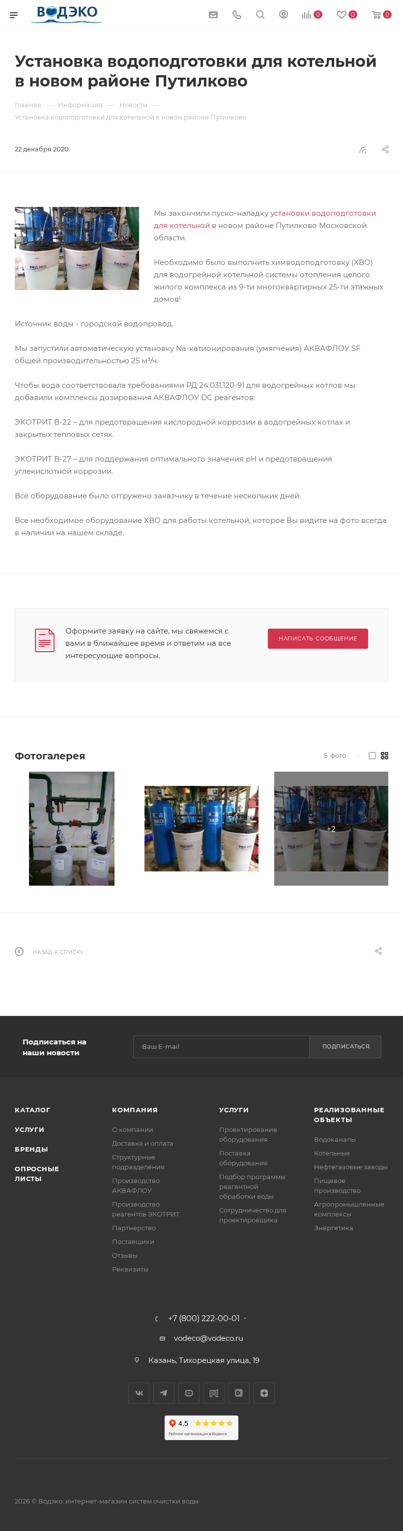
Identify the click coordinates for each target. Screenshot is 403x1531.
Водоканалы (335, 1139)
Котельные (332, 1153)
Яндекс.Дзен (264, 1393)
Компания (135, 1110)
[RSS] (362, 149)
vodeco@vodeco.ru (208, 1338)
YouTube (189, 1393)
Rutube (214, 1393)
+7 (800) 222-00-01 (204, 1319)
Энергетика (333, 1228)
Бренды (31, 1149)
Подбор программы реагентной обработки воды (252, 1186)
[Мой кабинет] (283, 15)
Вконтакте (138, 1393)
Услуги (30, 1129)
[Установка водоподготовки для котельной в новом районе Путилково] (77, 248)
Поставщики (133, 1241)
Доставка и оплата (142, 1143)
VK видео (239, 1393)
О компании (132, 1129)
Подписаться (346, 1046)
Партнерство (134, 1228)
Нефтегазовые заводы (351, 1167)
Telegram (163, 1393)
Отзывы (125, 1255)
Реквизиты (130, 1269)
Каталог (33, 1110)
